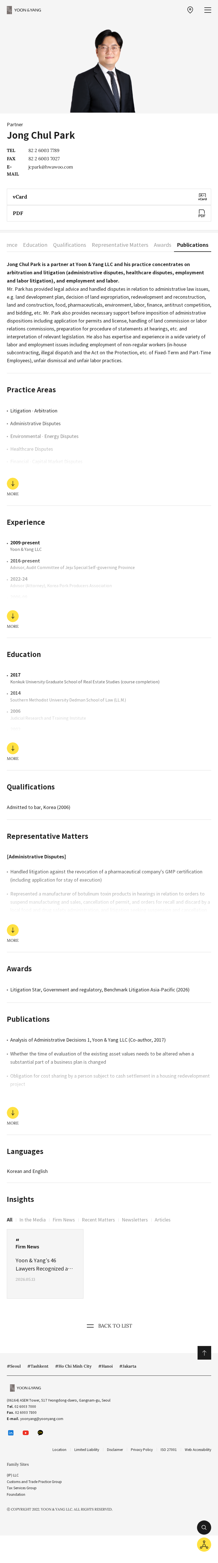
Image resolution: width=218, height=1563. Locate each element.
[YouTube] (26, 1433)
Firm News (64, 1220)
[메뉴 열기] (207, 10)
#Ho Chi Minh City (73, 1366)
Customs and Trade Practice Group (34, 1482)
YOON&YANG (24, 10)
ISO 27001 (169, 1450)
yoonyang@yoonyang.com (41, 1419)
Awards (162, 245)
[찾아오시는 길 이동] (190, 9)
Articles (163, 1220)
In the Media (32, 1220)
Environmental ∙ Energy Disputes (44, 436)
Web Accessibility (198, 1450)
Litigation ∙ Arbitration (33, 411)
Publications (192, 245)
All (9, 1220)
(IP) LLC (13, 1475)
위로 (204, 1353)
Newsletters (135, 1220)
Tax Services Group (22, 1488)
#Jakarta (127, 1366)
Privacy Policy (142, 1450)
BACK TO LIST (115, 1325)
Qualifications (69, 245)
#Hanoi (105, 1366)
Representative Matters (120, 245)
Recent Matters (98, 1220)
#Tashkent (38, 1366)
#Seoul (14, 1366)
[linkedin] (11, 1433)
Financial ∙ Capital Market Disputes (46, 461)
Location (59, 1450)
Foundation (16, 1494)
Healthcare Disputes (31, 449)
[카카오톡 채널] (40, 1433)
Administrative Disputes (35, 423)
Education (35, 245)
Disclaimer (115, 1450)
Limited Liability (86, 1450)
